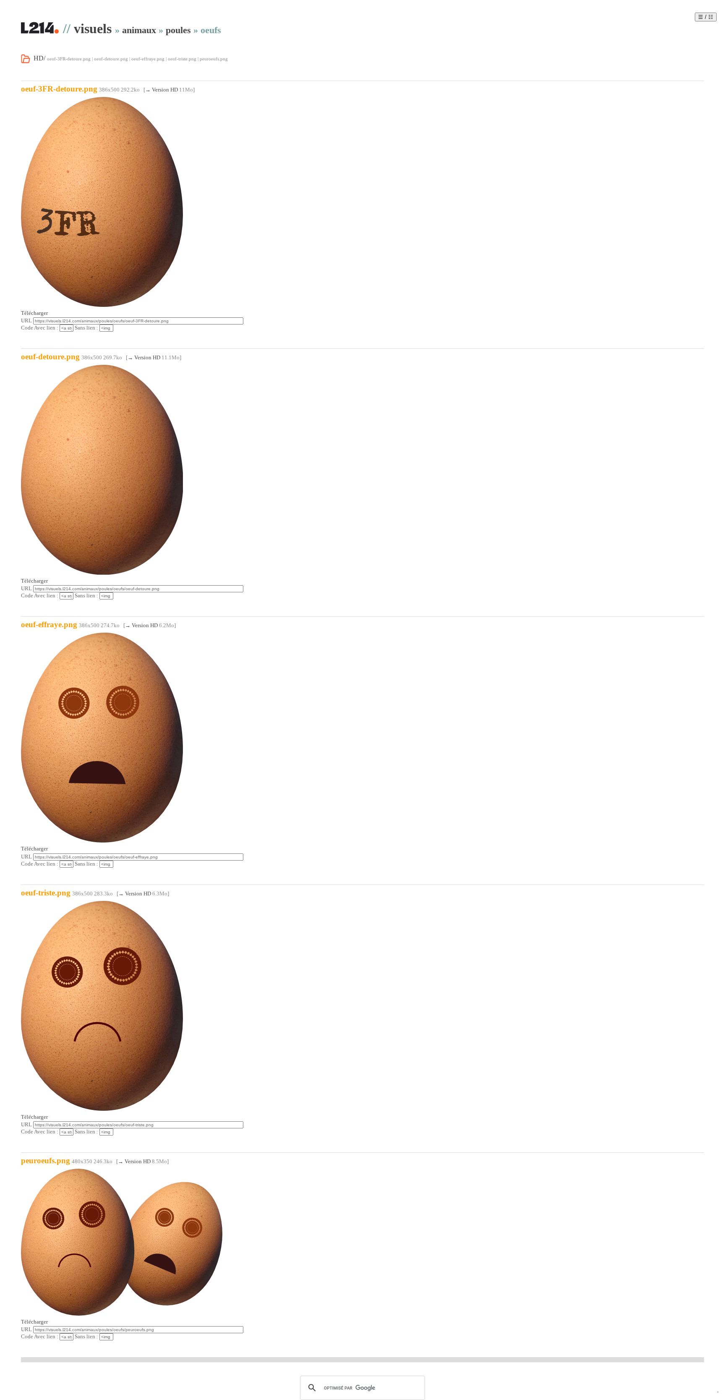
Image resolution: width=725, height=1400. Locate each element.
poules (178, 30)
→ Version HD (161, 90)
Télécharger (34, 313)
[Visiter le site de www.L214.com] (40, 32)
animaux (139, 30)
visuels (93, 28)
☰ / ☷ (705, 17)
